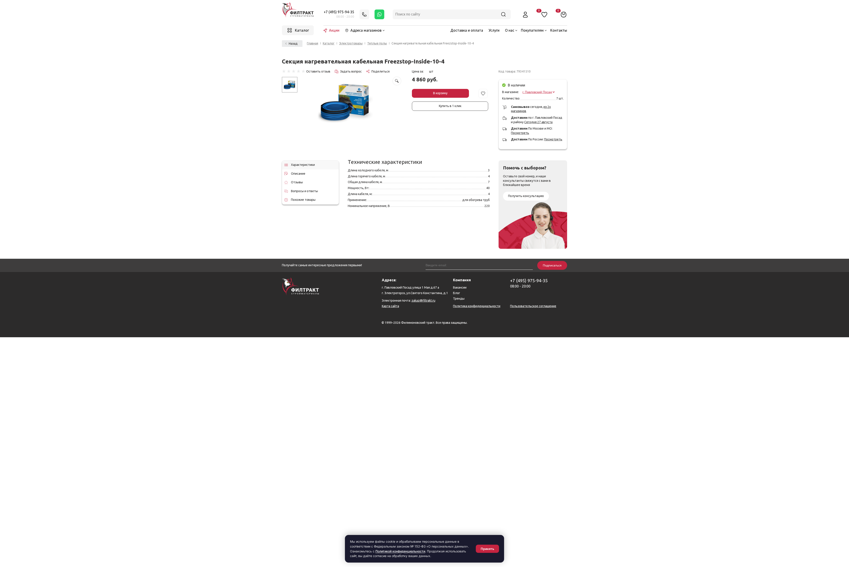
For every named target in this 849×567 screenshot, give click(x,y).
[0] (563, 14)
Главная (312, 43)
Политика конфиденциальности (476, 306)
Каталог (329, 43)
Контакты (558, 30)
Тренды (459, 298)
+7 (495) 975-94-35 (339, 12)
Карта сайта (390, 306)
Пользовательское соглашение (533, 306)
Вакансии (460, 287)
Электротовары (351, 43)
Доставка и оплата (466, 30)
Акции (334, 30)
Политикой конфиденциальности (400, 551)
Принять (487, 549)
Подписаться (552, 265)
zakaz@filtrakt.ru (423, 300)
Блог (456, 293)
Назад (293, 43)
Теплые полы (377, 43)
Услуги (494, 30)
